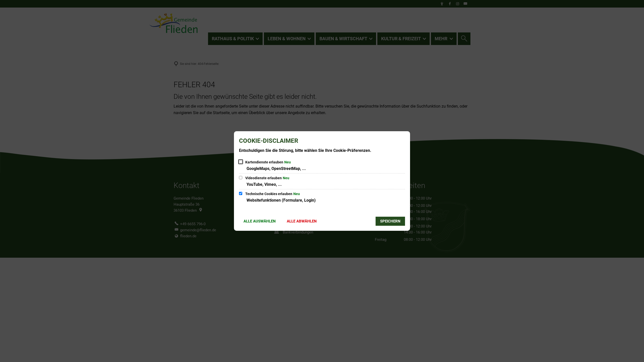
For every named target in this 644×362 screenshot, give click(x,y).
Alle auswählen (260, 221)
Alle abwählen (302, 221)
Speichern (390, 221)
